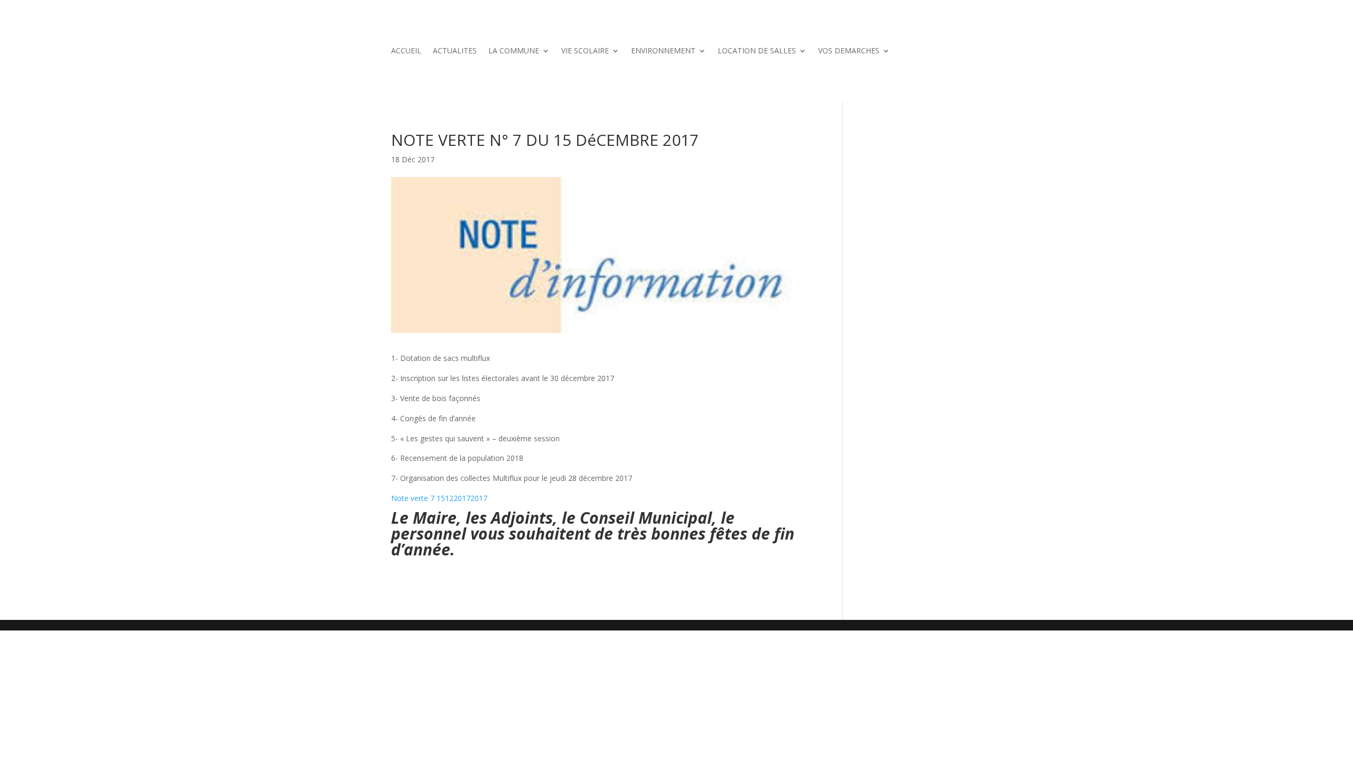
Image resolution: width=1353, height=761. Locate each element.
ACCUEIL (406, 51)
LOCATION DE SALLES (757, 51)
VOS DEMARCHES (848, 51)
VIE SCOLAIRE (585, 51)
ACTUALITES (455, 51)
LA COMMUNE (513, 51)
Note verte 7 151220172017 (439, 498)
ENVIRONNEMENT (663, 51)
